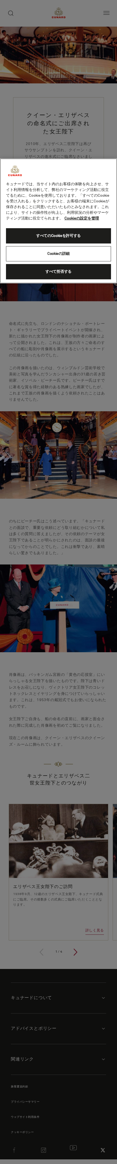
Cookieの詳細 (58, 254)
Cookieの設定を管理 (81, 218)
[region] (58, 220)
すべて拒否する (58, 272)
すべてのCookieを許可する (58, 236)
